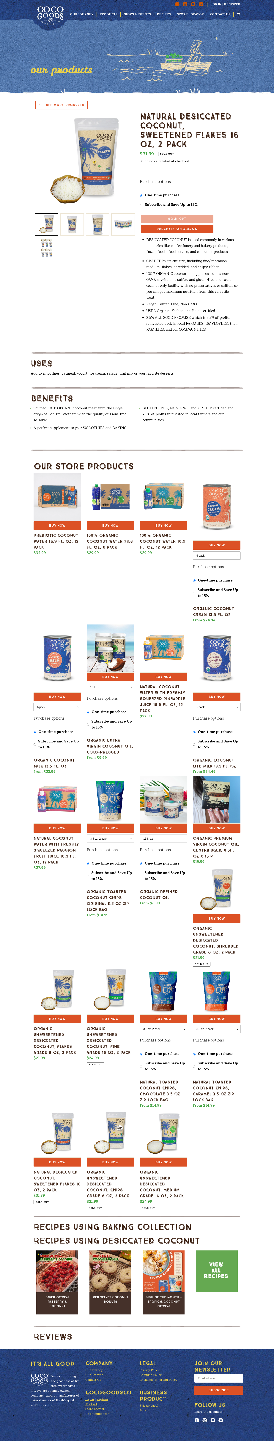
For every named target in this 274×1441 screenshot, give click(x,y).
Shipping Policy (151, 1375)
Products (108, 14)
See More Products (64, 105)
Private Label (149, 1405)
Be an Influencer (97, 1413)
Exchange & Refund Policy (158, 1379)
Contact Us (220, 14)
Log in (215, 4)
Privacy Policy (149, 1370)
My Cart (91, 1404)
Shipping (146, 161)
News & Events (137, 14)
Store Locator (190, 14)
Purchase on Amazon (177, 229)
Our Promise (94, 1375)
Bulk (143, 1410)
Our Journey (82, 14)
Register (232, 4)
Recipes (164, 14)
